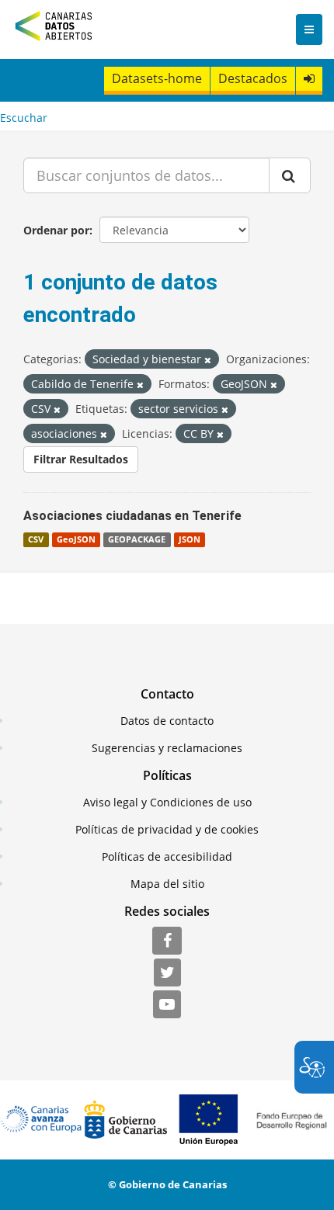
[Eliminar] (207, 360)
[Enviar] (290, 175)
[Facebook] (167, 941)
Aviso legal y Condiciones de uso (167, 802)
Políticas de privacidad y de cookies (167, 829)
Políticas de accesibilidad (167, 856)
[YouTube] (167, 1005)
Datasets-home (157, 78)
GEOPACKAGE (136, 539)
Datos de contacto (167, 720)
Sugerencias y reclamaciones (167, 747)
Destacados (252, 78)
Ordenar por (56, 230)
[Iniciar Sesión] (309, 79)
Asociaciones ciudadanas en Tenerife (132, 515)
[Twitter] (167, 973)
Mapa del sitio (167, 883)
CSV (35, 539)
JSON (189, 539)
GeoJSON (76, 539)
